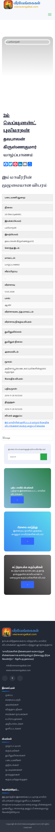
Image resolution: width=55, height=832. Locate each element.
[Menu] (49, 14)
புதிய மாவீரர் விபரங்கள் (22, 487)
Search (43, 456)
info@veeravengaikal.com (18, 665)
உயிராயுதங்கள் (13, 719)
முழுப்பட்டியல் (13, 746)
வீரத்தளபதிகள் (13, 709)
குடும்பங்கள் (12, 765)
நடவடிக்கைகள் (13, 770)
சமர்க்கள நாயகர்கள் (16, 714)
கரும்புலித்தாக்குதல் (16, 779)
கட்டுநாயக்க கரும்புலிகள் (27, 567)
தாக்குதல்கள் (12, 774)
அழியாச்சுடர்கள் (14, 724)
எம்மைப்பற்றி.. (13, 700)
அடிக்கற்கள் (12, 704)
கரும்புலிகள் (12, 751)
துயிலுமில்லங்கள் (15, 755)
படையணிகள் (13, 760)
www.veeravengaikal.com (18, 670)
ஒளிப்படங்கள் (13, 728)
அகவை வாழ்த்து (27, 527)
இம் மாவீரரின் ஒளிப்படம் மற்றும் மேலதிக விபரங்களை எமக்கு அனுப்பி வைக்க (27, 424)
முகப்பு (9, 695)
